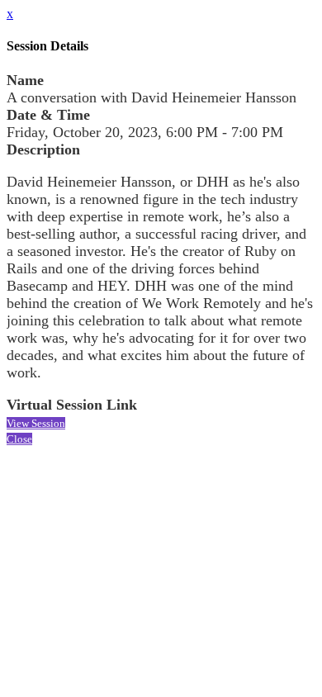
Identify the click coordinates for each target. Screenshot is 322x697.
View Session (36, 423)
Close (19, 439)
